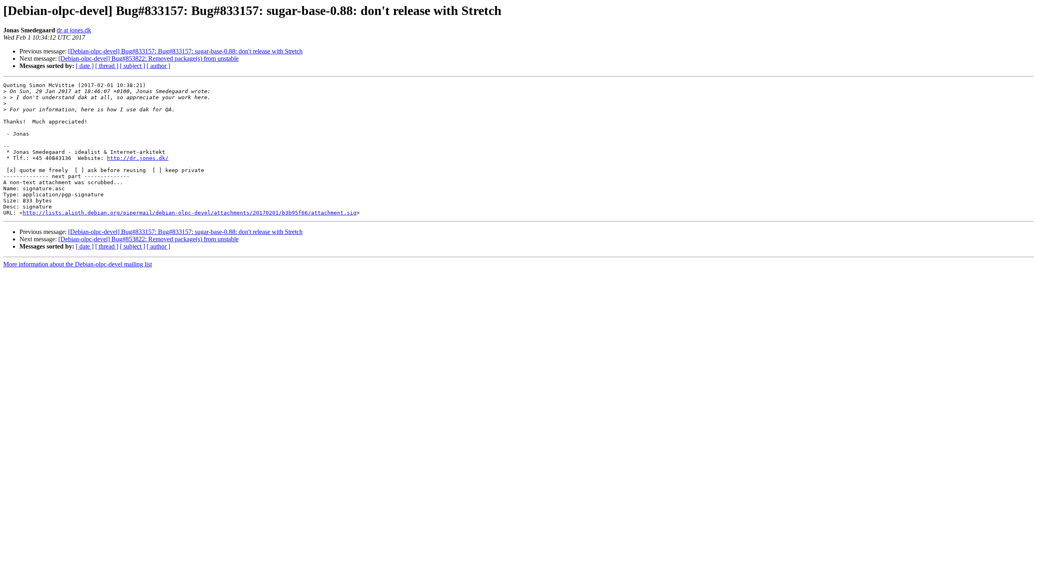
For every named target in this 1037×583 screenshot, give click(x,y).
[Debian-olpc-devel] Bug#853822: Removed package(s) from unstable (148, 58)
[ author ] (158, 65)
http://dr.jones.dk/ (138, 158)
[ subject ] (132, 65)
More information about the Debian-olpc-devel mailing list (77, 264)
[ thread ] (106, 65)
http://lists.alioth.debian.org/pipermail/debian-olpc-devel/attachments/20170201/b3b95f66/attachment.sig (189, 213)
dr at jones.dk (74, 30)
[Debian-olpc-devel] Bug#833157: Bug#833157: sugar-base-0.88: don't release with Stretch (185, 51)
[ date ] (85, 65)
